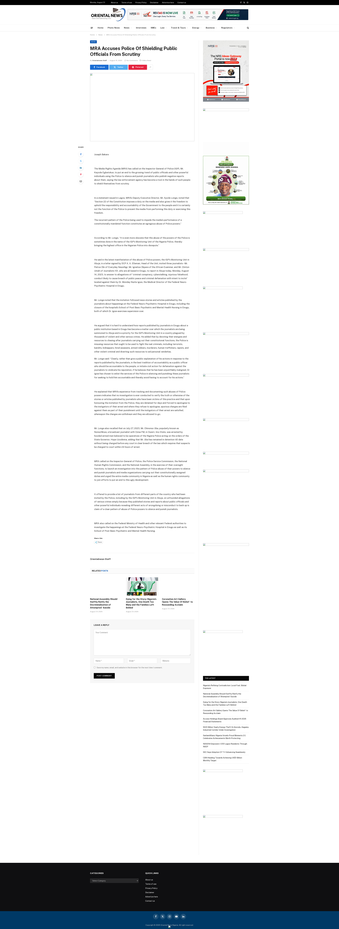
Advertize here (168, 3)
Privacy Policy (141, 3)
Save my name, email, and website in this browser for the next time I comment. (129, 668)
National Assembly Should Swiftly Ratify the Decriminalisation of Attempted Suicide (103, 603)
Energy (195, 28)
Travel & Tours (178, 28)
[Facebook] (80, 154)
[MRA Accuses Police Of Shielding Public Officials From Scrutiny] (142, 107)
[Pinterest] (80, 174)
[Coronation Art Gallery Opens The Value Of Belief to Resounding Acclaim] (178, 586)
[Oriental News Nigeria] (108, 15)
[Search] (247, 28)
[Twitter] (80, 161)
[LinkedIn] (80, 167)
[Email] (80, 181)
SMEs (153, 28)
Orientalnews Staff (99, 60)
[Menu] (92, 28)
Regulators (227, 28)
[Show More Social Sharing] (150, 67)
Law (162, 28)
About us (114, 3)
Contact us (181, 3)
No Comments (132, 60)
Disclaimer (154, 3)
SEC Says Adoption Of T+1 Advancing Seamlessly (224, 752)
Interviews (141, 28)
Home (100, 28)
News (126, 28)
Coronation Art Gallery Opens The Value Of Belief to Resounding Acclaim (177, 602)
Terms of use (126, 3)
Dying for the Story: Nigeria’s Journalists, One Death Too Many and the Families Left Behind (141, 603)
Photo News (114, 28)
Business (210, 28)
